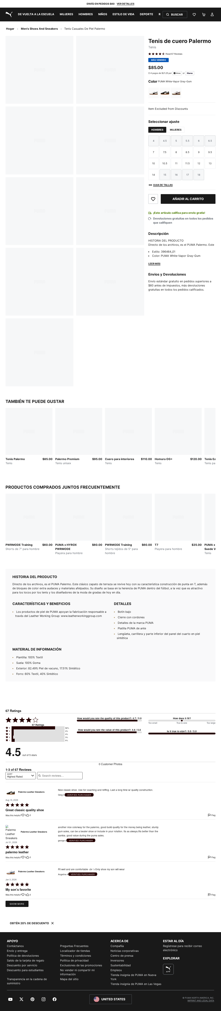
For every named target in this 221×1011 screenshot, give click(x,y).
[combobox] (21, 775)
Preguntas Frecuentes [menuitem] (74, 946)
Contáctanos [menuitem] (15, 946)
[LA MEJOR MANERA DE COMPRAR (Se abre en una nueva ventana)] (168, 969)
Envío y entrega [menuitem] (17, 951)
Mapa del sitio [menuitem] (69, 979)
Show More (17, 903)
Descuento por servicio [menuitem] (22, 965)
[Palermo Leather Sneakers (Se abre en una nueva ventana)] (11, 793)
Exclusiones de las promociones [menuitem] (81, 965)
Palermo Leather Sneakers (31, 792)
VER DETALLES (125, 3)
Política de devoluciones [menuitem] (23, 955)
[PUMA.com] (8, 14)
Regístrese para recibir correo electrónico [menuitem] (182, 948)
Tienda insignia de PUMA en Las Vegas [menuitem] (135, 984)
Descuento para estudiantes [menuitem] (25, 970)
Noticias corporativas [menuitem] (124, 951)
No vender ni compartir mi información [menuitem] (77, 972)
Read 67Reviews (174, 53)
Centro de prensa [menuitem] (121, 955)
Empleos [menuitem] (116, 970)
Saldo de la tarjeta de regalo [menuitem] (25, 960)
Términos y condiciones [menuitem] (75, 955)
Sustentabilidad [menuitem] (120, 965)
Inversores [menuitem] (117, 960)
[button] (38, 727)
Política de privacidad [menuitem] (74, 960)
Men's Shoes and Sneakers (39, 28)
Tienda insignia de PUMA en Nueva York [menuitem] (133, 977)
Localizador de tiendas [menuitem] (75, 951)
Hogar (10, 28)
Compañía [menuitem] (117, 946)
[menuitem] (36, 14)
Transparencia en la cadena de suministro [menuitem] (27, 981)
